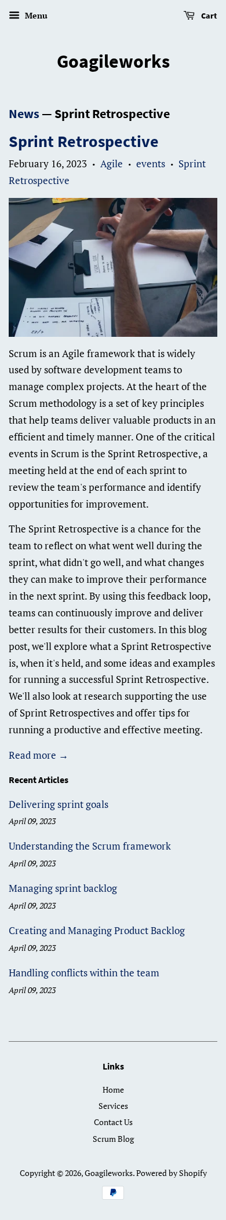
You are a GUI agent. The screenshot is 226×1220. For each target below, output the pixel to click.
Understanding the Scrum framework (90, 845)
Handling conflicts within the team (84, 972)
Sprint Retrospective (84, 141)
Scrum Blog (113, 1138)
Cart (208, 15)
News (24, 113)
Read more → (38, 755)
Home (113, 1089)
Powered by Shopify (171, 1172)
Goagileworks (113, 61)
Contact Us (113, 1121)
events (150, 163)
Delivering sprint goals (58, 804)
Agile (111, 163)
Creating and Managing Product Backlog (97, 930)
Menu (35, 15)
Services (113, 1105)
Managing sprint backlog (63, 888)
